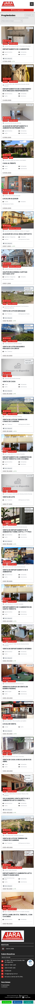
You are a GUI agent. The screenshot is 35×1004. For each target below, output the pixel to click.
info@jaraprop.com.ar (11, 974)
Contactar (18, 1002)
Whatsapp (7, 1002)
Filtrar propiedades (18, 10)
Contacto (4, 987)
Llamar (29, 1002)
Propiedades (5, 985)
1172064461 (8, 971)
